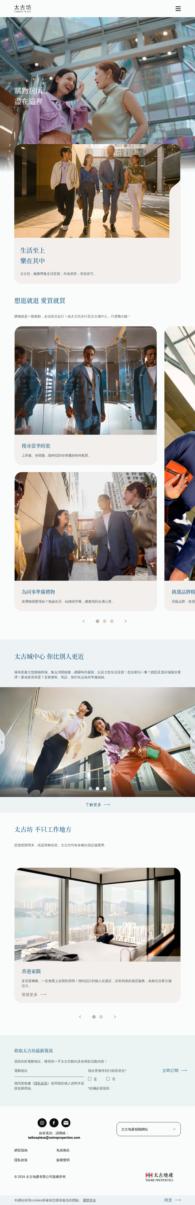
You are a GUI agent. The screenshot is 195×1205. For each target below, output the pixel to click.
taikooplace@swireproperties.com (54, 1137)
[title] (42, 1122)
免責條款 (63, 1150)
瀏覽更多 (89, 1200)
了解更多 (93, 804)
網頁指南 (21, 1150)
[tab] (97, 621)
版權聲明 (63, 1160)
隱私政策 (41, 1083)
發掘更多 (30, 994)
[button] (90, 789)
